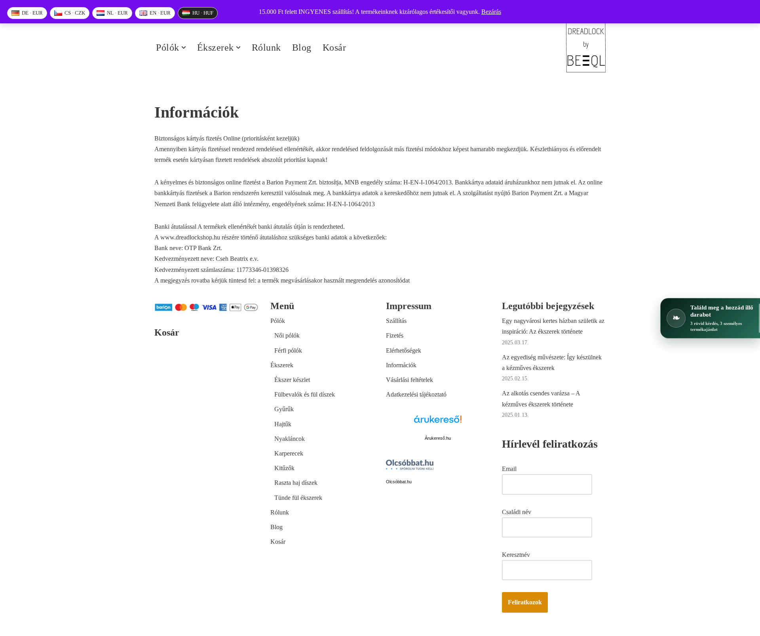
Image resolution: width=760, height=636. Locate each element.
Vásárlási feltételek (409, 379)
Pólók (277, 320)
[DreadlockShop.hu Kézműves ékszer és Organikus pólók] (586, 48)
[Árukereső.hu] (437, 424)
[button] (183, 47)
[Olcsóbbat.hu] (409, 466)
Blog (302, 47)
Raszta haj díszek (295, 482)
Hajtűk (282, 424)
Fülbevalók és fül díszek (304, 394)
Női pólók (287, 335)
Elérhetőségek (403, 350)
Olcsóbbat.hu (399, 481)
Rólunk (266, 47)
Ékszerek (281, 365)
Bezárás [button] (491, 11)
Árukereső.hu (438, 438)
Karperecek (288, 453)
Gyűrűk (284, 409)
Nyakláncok (289, 438)
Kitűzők (284, 468)
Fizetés (394, 335)
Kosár (334, 47)
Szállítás (396, 320)
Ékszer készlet (292, 379)
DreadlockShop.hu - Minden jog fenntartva (208, 626)
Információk (401, 365)
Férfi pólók (288, 350)
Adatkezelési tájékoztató (416, 394)
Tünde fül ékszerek (298, 497)
